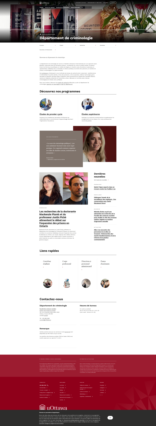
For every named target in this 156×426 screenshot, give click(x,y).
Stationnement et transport (86, 388)
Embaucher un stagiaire (46, 392)
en (109, 7)
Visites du (84, 385)
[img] (44, 3)
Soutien (44, 397)
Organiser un (85, 396)
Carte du (84, 391)
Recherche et (65, 397)
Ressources (45, 395)
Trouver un (44, 390)
